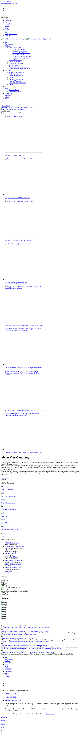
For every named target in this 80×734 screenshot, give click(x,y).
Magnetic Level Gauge (19, 51)
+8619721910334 (10, 694)
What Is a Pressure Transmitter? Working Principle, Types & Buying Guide (24, 645)
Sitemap (7, 677)
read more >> (5, 478)
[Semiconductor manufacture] (42, 546)
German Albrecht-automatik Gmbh (19, 68)
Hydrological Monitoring (16, 72)
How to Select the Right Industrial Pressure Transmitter (18, 638)
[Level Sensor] (5, 106)
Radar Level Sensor (18, 49)
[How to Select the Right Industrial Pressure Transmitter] (18, 634)
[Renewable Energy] (42, 550)
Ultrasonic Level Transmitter (21, 53)
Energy (11, 84)
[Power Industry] (42, 553)
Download (8, 95)
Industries (8, 70)
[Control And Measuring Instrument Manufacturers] (17, 107)
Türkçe (7, 29)
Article (7, 97)
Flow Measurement (14, 61)
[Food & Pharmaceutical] (42, 564)
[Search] (1, 102)
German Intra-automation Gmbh (18, 67)
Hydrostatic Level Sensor (20, 58)
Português (8, 20)
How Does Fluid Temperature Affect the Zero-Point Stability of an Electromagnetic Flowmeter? (30, 652)
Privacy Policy (50, 714)
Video (6, 86)
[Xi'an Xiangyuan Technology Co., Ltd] (26, 39)
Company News (14, 90)
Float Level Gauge (18, 54)
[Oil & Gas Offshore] (42, 557)
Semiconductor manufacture (17, 83)
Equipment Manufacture (16, 79)
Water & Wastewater (15, 81)
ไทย (6, 32)
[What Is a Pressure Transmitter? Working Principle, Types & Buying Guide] (25, 641)
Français (7, 22)
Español (7, 35)
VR (6, 98)
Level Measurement (15, 47)
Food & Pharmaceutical (16, 76)
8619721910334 (6, 1)
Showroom (8, 671)
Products (7, 46)
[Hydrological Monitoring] (42, 560)
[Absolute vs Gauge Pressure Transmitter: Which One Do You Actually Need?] (25, 627)
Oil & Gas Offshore (15, 74)
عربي (6, 28)
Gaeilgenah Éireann (11, 34)
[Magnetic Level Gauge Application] (12, 109)
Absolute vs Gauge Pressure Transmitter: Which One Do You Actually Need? (24, 631)
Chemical (11, 77)
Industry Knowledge (15, 91)
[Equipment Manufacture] (42, 567)
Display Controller (14, 65)
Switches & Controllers (16, 63)
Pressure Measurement (15, 60)
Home (6, 42)
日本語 (7, 26)
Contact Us (8, 93)
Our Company (9, 44)
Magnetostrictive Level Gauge (21, 56)
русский (7, 24)
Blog (6, 88)
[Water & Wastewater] (42, 543)
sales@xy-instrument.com (9, 3)
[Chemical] (42, 571)
